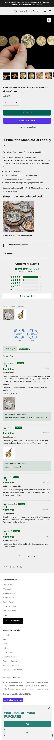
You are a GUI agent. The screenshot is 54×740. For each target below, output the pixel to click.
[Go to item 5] (40, 76)
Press (5, 644)
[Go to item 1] (6, 76)
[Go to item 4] (31, 76)
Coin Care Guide (9, 610)
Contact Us (7, 584)
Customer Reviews (10, 661)
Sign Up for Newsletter (12, 670)
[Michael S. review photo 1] (9, 403)
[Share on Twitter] (14, 567)
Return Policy (8, 602)
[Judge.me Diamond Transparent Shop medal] (32, 334)
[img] (8, 369)
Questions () (24, 348)
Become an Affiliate (10, 665)
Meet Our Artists (9, 657)
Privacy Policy (8, 597)
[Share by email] (21, 567)
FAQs (5, 615)
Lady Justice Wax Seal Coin (29, 4)
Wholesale (7, 589)
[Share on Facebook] (10, 567)
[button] (15, 277)
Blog (4, 639)
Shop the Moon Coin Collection (24, 196)
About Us (6, 635)
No (27, 732)
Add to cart (27, 112)
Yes (27, 724)
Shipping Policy (9, 593)
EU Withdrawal (13, 620)
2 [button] (24, 556)
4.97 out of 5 (34, 269)
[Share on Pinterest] (18, 567)
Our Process (8, 652)
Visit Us (6, 648)
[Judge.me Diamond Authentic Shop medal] (19, 334)
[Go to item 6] (48, 76)
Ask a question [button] (27, 296)
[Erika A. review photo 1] (9, 453)
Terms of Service (9, 606)
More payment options (27, 127)
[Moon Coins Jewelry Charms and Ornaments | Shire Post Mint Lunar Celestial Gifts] (18, 216)
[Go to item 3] (23, 76)
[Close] (49, 708)
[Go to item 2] (14, 76)
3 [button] (28, 556)
